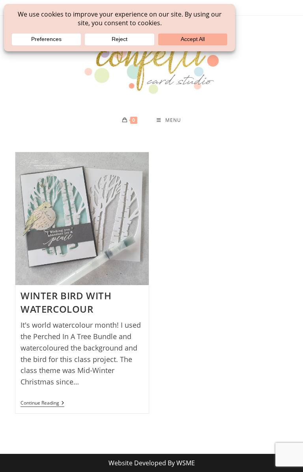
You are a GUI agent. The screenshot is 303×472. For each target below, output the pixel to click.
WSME (185, 463)
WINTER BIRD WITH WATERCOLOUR (66, 302)
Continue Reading (42, 403)
